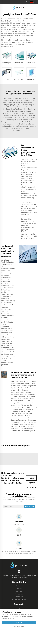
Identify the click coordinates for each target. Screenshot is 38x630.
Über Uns (19, 588)
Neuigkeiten (19, 596)
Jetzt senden (29, 506)
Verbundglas (6, 63)
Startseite (19, 586)
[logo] (19, 7)
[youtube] (19, 571)
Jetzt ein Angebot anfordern (31, 479)
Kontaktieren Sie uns (19, 599)
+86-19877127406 (19, 524)
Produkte (19, 591)
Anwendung (19, 594)
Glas (19, 608)
